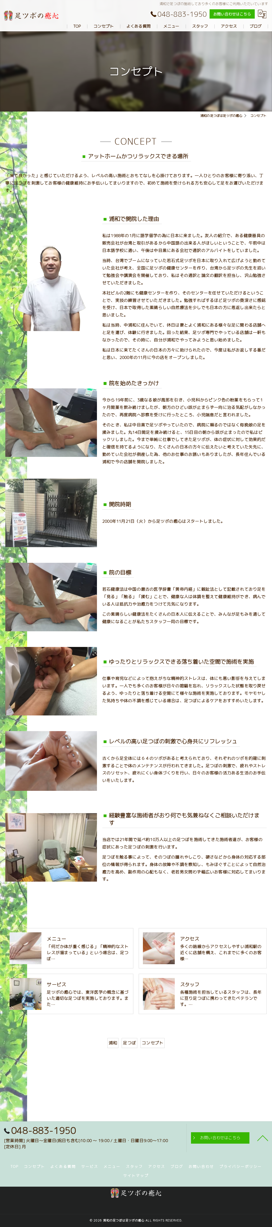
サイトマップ (136, 1175)
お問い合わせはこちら (232, 13)
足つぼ (129, 1043)
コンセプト (152, 1043)
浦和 (113, 1043)
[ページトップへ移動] (262, 1137)
